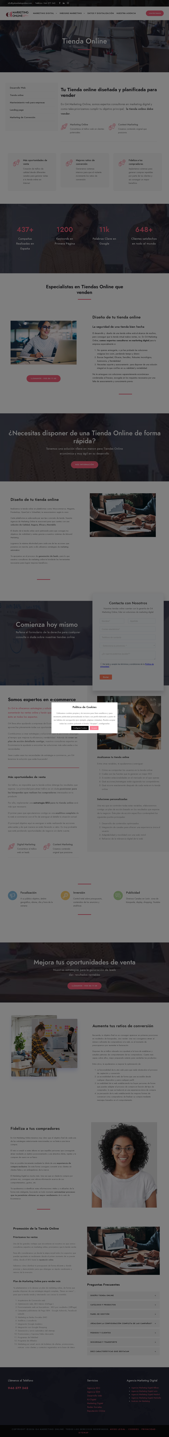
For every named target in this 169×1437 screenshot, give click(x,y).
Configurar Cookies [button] (80, 728)
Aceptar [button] (94, 728)
